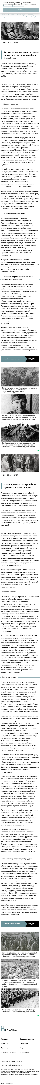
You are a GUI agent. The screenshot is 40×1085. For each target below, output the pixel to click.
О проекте (24, 1052)
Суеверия (24, 1043)
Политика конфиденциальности (11, 1065)
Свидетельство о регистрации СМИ (12, 1061)
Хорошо (21, 9)
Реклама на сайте (9, 1052)
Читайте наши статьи (19, 359)
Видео (22, 1048)
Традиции (5, 1048)
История (5, 1039)
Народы (4, 1043)
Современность (27, 1039)
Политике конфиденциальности (13, 6)
